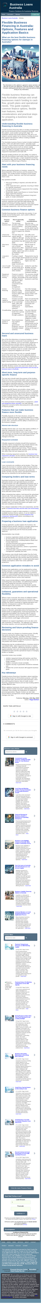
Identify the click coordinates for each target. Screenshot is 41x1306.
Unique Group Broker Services (12, 1265)
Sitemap (17, 14)
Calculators (10, 14)
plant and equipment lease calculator (20, 402)
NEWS (14, 1242)
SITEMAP (25, 1245)
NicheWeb (32, 1269)
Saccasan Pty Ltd (31, 1263)
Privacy (33, 1219)
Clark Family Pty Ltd (17, 1271)
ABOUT (27, 1242)
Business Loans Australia (10, 18)
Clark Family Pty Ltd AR (16, 1263)
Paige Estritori (34, 699)
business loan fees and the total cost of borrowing (23, 508)
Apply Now (36, 14)
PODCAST (18, 1245)
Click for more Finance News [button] (21, 1188)
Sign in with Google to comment (22, 737)
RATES (9, 1242)
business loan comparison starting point (17, 515)
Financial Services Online (19, 1269)
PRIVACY (4, 1245)
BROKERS (11, 1245)
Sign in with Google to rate (22, 716)
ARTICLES (20, 1242)
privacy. (25, 1224)
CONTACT (33, 1242)
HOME (3, 1242)
